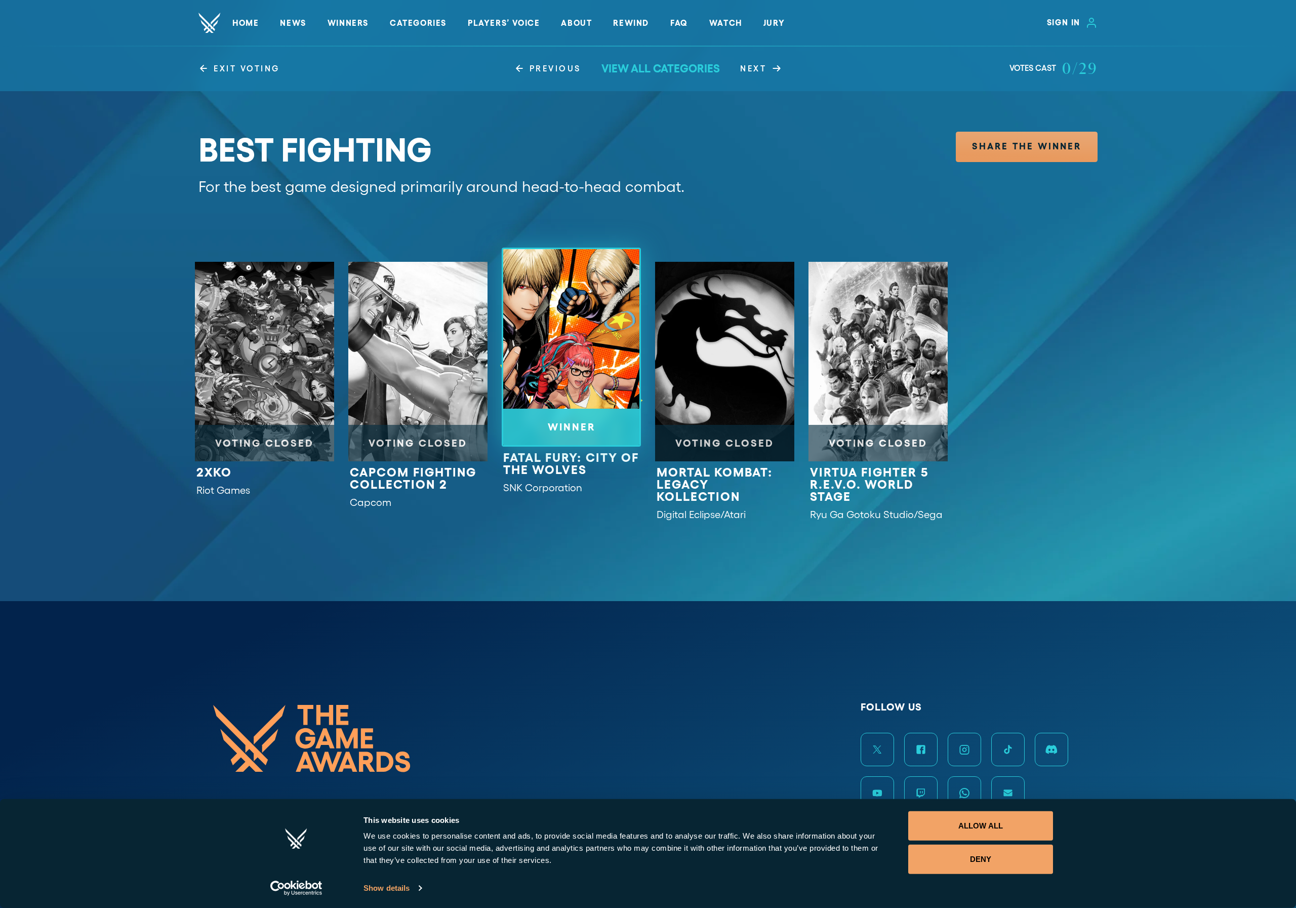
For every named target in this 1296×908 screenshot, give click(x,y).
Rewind (631, 22)
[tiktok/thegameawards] (1008, 749)
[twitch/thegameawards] (921, 793)
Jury (774, 22)
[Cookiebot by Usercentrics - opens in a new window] (296, 888)
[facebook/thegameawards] (921, 749)
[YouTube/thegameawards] (877, 793)
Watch (725, 22)
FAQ (679, 22)
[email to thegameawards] (1008, 793)
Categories (418, 22)
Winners (348, 22)
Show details (386, 888)
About (576, 22)
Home (245, 22)
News (293, 22)
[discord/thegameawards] (1051, 749)
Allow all (980, 825)
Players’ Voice (504, 22)
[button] (1027, 147)
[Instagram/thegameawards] (964, 749)
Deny (980, 858)
